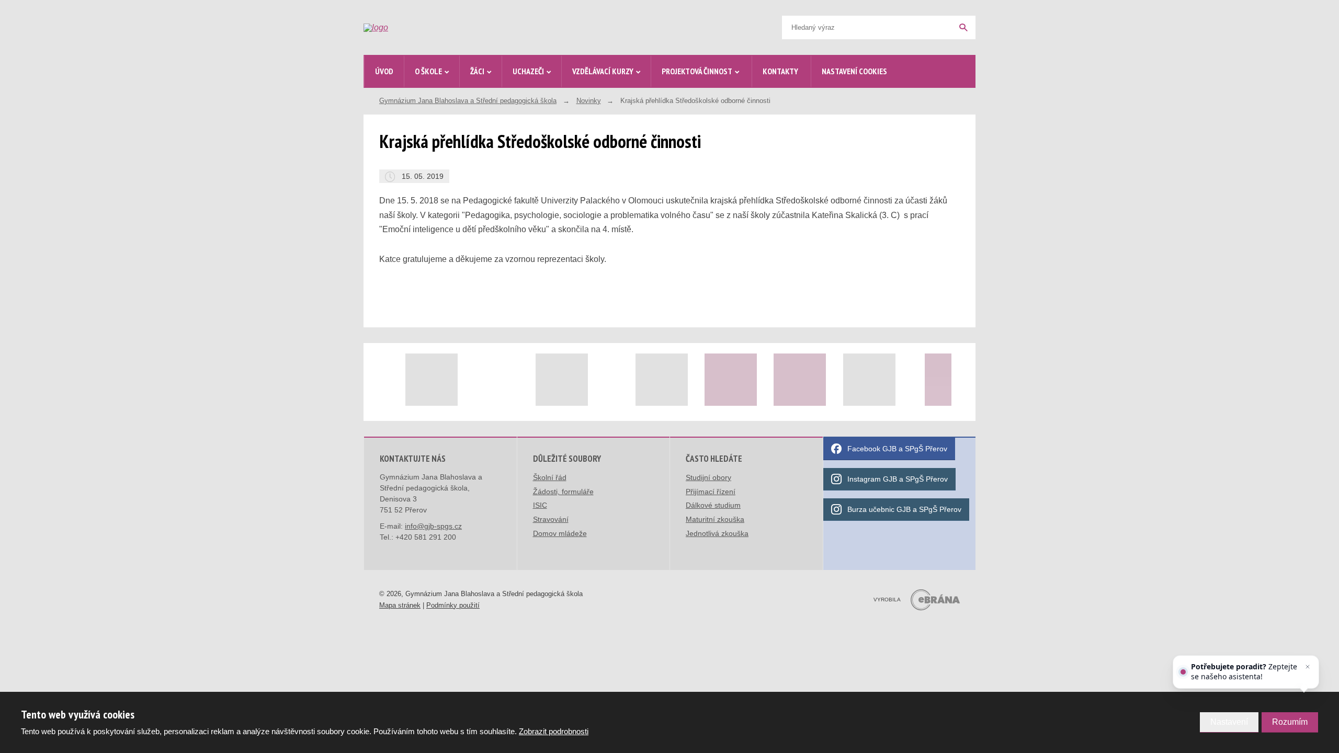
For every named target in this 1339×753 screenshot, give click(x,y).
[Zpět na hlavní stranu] (442, 28)
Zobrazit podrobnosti (553, 731)
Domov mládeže (560, 533)
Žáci (477, 71)
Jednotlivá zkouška (717, 533)
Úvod (384, 71)
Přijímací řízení (710, 491)
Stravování (551, 519)
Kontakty (780, 71)
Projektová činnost (697, 71)
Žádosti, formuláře (563, 491)
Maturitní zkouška (715, 519)
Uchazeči (528, 71)
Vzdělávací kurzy (602, 71)
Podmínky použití (453, 605)
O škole (428, 71)
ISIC (540, 505)
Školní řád (549, 477)
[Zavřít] (1307, 667)
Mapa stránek (400, 605)
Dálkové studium (713, 505)
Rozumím (1290, 721)
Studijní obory (708, 477)
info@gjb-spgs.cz (433, 526)
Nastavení (1229, 721)
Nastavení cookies (854, 71)
